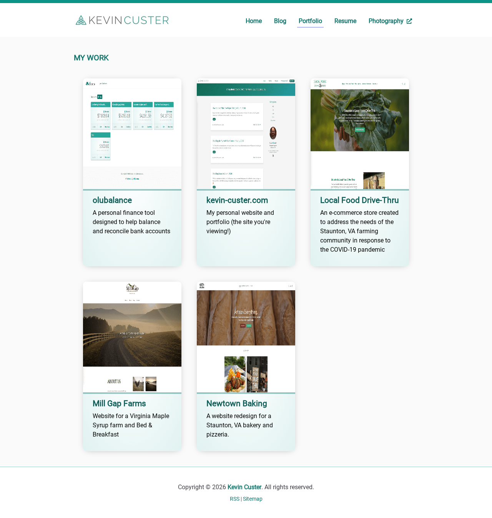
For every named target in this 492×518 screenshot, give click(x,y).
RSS (235, 499)
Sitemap (253, 499)
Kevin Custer (244, 487)
